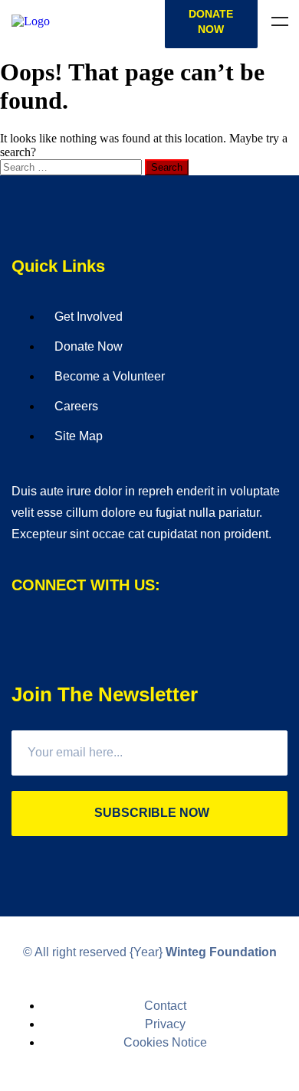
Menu (280, 21)
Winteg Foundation (221, 952)
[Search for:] (72, 166)
